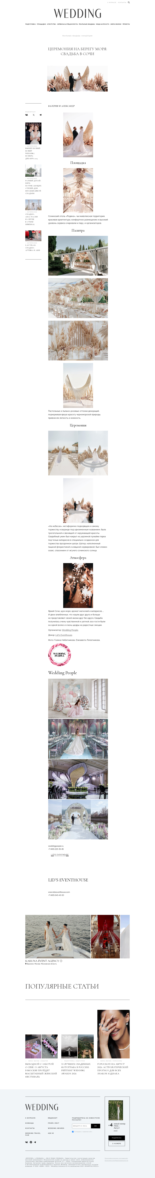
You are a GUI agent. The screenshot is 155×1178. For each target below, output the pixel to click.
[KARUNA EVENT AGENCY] (61, 962)
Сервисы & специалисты (67, 24)
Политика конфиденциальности (116, 1160)
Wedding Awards (56, 1128)
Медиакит (52, 1118)
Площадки (41, 24)
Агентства (51, 24)
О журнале (111, 2)
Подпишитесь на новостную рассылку (86, 1119)
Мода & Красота (102, 24)
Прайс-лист (53, 1123)
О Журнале (30, 1118)
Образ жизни (115, 24)
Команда (29, 1123)
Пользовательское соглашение (116, 1158)
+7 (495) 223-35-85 (56, 849)
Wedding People (70, 630)
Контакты (122, 2)
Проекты (126, 24)
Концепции (87, 36)
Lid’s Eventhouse (63, 635)
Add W (51, 1133)
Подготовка (30, 24)
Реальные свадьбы (87, 24)
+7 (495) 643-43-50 (56, 895)
